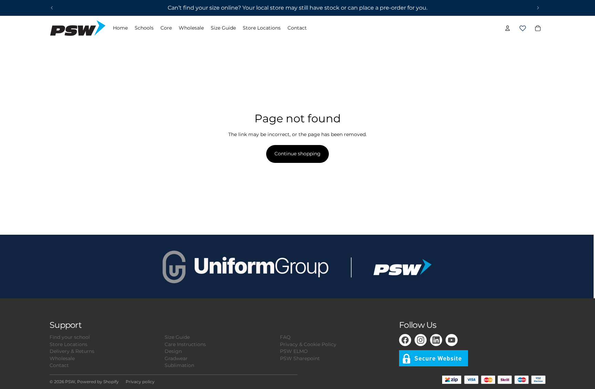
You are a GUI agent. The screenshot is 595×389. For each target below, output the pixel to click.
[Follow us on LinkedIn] (436, 340)
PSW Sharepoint (300, 358)
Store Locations (68, 344)
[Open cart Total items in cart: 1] (522, 28)
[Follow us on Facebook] (405, 340)
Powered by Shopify (98, 381)
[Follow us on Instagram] (421, 340)
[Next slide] (537, 7)
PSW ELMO (294, 351)
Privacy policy (140, 381)
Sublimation (179, 365)
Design (173, 351)
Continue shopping (297, 154)
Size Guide (177, 337)
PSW (70, 381)
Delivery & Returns (72, 351)
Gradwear (176, 358)
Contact (59, 365)
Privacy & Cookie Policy (308, 344)
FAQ (285, 337)
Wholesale (62, 358)
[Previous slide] (52, 7)
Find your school (70, 337)
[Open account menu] (507, 28)
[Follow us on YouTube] (452, 340)
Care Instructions (185, 344)
